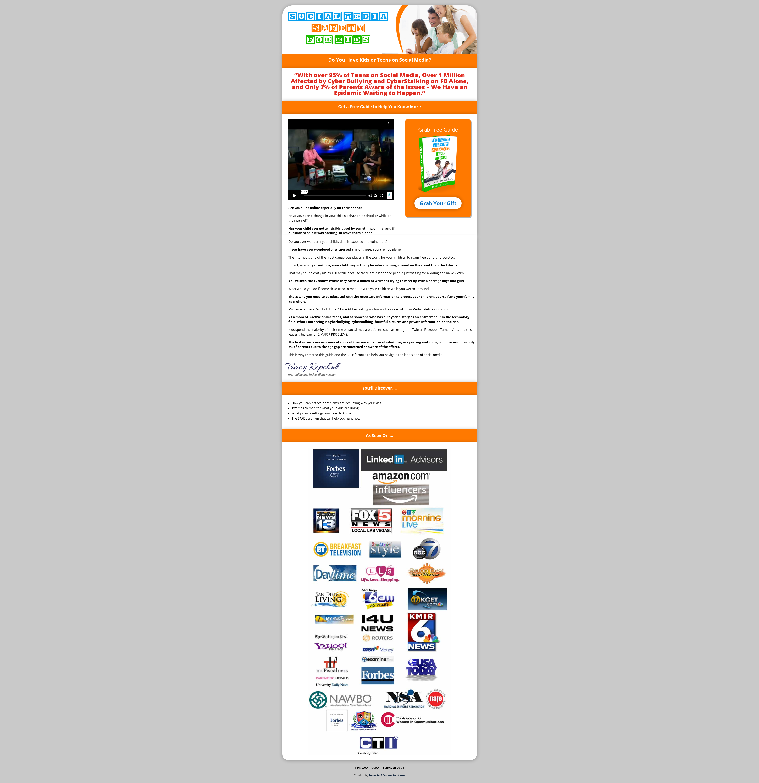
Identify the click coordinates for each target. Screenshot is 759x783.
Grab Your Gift (438, 203)
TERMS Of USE (393, 768)
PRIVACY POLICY (368, 768)
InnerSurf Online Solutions (387, 775)
